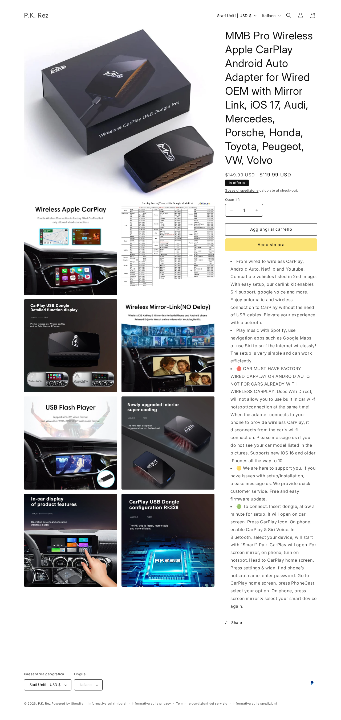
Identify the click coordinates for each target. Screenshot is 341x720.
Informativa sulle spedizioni (255, 703)
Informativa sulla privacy (151, 703)
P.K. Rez (44, 703)
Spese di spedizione (241, 190)
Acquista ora (271, 244)
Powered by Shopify (67, 703)
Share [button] (236, 622)
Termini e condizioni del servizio (202, 703)
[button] (289, 15)
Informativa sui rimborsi (107, 703)
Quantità (232, 199)
